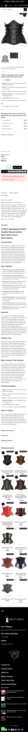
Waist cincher (8, 216)
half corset (22, 206)
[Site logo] (8, 5)
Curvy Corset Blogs (8, 684)
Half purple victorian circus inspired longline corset (20, 575)
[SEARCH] (25, 9)
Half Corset (10, 202)
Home (2, 67)
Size (2, 103)
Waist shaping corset (17, 216)
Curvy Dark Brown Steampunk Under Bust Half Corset (7, 496)
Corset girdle (13, 204)
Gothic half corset (21, 204)
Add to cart (17, 167)
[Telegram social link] (13, 219)
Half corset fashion (16, 208)
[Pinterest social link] (9, 219)
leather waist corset (6, 211)
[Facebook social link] (5, 219)
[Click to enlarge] (4, 49)
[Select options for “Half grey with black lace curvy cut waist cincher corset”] (19, 544)
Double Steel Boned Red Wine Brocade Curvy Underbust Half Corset (7, 523)
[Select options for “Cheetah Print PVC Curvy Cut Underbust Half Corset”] (19, 467)
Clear (3, 109)
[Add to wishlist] (8, 467)
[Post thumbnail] (3, 692)
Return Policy (7, 676)
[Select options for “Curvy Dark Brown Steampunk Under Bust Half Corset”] (6, 492)
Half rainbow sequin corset (7, 599)
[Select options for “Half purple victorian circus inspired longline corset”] (19, 570)
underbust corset (11, 215)
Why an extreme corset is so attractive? (17, 703)
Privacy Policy (6, 669)
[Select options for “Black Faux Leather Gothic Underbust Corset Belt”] (6, 467)
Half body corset (15, 206)
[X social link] (7, 219)
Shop (6, 67)
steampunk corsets (18, 202)
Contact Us (5, 665)
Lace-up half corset (22, 210)
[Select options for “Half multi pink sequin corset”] (6, 570)
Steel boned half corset (13, 213)
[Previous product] (2, 72)
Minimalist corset (16, 211)
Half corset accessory (6, 208)
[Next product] (5, 72)
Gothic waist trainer (5, 206)
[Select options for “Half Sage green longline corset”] (19, 596)
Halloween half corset (12, 210)
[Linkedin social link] (11, 219)
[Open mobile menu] (1, 5)
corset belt (6, 204)
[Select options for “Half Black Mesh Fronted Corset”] (6, 544)
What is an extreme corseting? (14, 717)
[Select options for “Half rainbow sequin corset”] (6, 596)
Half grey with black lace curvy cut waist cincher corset (20, 549)
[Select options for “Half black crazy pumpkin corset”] (19, 519)
